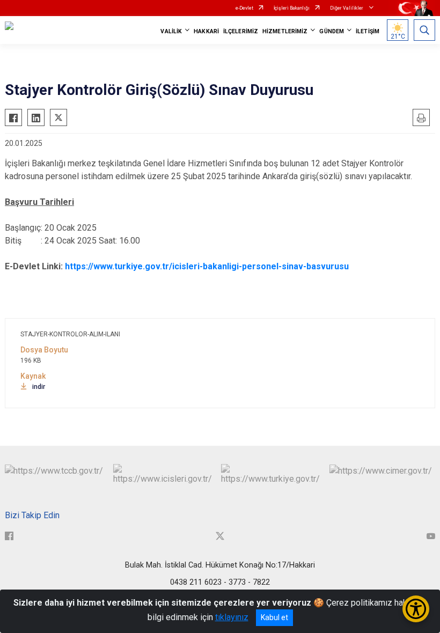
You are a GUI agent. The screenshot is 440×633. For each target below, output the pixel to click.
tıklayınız (231, 617)
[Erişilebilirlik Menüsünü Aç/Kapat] (415, 608)
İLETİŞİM (367, 31)
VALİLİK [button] (171, 31)
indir (38, 387)
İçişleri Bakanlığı (292, 8)
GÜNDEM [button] (331, 31)
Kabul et (274, 617)
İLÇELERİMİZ (240, 31)
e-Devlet (244, 8)
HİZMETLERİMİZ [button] (284, 31)
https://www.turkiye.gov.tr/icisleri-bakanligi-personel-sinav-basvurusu (207, 266)
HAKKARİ (206, 31)
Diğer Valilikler (347, 8)
